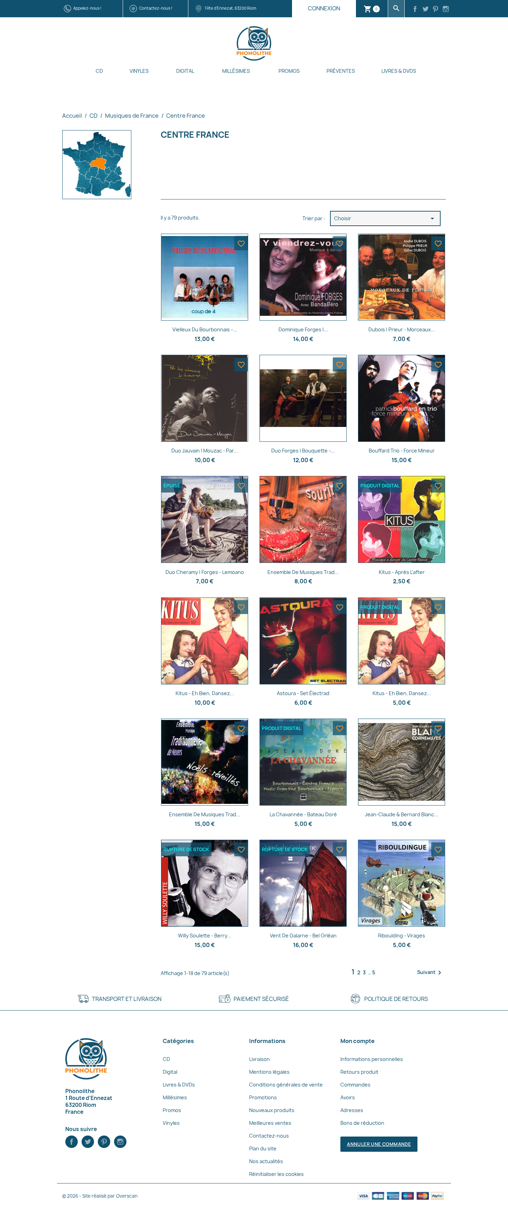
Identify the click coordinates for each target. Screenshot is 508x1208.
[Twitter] (425, 9)
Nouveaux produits (271, 1110)
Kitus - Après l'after (402, 572)
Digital (185, 71)
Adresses (351, 1110)
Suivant (430, 972)
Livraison (259, 1059)
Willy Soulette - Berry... (204, 935)
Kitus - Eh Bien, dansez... (402, 693)
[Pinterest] (436, 9)
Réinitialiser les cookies (276, 1174)
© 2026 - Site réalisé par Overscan (100, 1196)
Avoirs (347, 1097)
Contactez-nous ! (155, 8)
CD (99, 71)
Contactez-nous (269, 1135)
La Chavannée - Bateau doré (303, 814)
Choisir (385, 218)
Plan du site (262, 1148)
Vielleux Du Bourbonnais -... (204, 329)
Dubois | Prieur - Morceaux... (401, 329)
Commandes (355, 1084)
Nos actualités (266, 1161)
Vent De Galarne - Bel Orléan (303, 935)
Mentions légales (269, 1072)
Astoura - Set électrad (303, 693)
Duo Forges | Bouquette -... (303, 450)
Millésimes (236, 71)
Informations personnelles (371, 1059)
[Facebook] (415, 9)
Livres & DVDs (399, 71)
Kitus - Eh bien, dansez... (205, 693)
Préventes (341, 71)
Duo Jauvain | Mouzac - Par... (204, 450)
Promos (289, 71)
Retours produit (359, 1072)
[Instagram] (446, 9)
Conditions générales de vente (286, 1084)
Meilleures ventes (270, 1123)
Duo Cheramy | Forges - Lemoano (205, 572)
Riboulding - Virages (401, 935)
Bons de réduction (362, 1123)
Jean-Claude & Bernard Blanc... (401, 814)
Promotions (263, 1097)
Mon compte (357, 1041)
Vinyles (139, 71)
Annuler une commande (379, 1144)
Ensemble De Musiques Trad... (303, 572)
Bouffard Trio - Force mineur (402, 450)
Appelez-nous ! (87, 8)
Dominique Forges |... (303, 329)
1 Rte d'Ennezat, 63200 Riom (230, 8)
